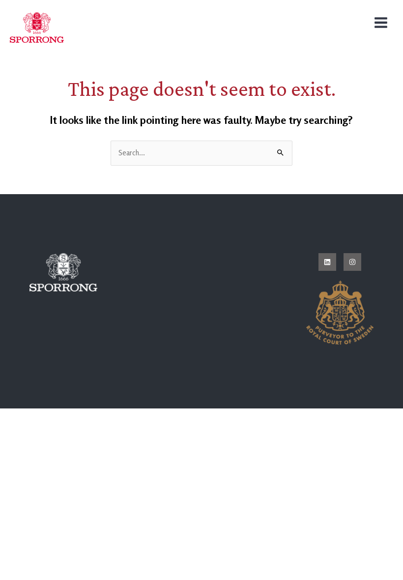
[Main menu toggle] (381, 22)
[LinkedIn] (327, 262)
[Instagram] (352, 262)
